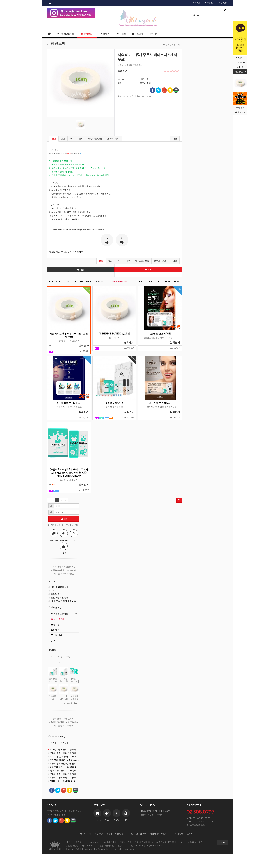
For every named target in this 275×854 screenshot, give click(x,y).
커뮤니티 (156, 33)
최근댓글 (64, 743)
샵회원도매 (88, 33)
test (53, 590)
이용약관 (98, 833)
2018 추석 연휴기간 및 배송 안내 (65, 601)
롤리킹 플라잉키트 (114, 403)
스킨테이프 (146, 96)
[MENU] (50, 2)
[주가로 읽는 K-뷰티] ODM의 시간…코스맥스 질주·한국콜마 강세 (64, 756)
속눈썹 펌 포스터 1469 (160, 333)
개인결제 (138, 33)
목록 (149, 269)
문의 (81, 138)
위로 (174, 260)
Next (244, 38)
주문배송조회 (240, 62)
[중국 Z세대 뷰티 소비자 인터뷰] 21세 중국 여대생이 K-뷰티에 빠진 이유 (64, 770)
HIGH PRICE (54, 281)
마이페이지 (240, 58)
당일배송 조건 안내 (59, 597)
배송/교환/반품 (95, 138)
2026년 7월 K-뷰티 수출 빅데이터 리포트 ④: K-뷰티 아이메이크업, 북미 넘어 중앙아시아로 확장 (64, 749)
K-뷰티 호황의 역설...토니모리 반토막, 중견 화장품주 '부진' (64, 777)
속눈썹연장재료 (66, 33)
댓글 (63, 138)
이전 (175, 138)
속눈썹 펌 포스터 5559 (160, 403)
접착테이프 (135, 96)
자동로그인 (55, 524)
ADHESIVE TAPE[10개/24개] (114, 333)
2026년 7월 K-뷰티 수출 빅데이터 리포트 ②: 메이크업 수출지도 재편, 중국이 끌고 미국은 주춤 (64, 774)
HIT (140, 281)
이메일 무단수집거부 (136, 833)
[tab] (64, 613)
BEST (167, 281)
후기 (72, 138)
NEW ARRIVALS (120, 281)
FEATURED (85, 281)
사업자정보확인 (195, 842)
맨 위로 (241, 107)
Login (63, 518)
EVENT (177, 281)
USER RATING (101, 281)
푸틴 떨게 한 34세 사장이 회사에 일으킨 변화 (64, 760)
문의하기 (191, 833)
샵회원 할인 (56, 594)
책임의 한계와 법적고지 (160, 833)
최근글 (53, 743)
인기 (52, 662)
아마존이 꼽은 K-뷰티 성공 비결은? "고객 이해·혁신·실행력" (64, 767)
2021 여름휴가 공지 (60, 587)
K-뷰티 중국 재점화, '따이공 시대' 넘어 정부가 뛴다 (64, 763)
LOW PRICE (70, 281)
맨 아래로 (241, 112)
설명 (54, 138)
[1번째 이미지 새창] (80, 124)
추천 (60, 656)
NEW (158, 281)
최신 (68, 656)
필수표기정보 (113, 138)
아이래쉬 (124, 96)
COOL (149, 281)
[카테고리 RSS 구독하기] (179, 500)
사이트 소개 (85, 833)
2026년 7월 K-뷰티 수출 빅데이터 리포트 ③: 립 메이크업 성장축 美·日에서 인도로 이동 (64, 753)
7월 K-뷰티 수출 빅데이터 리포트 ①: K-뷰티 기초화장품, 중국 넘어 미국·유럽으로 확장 (64, 781)
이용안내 (179, 833)
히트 (52, 656)
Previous (235, 38)
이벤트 (122, 33)
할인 (60, 662)
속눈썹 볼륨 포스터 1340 (68, 403)
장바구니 (240, 67)
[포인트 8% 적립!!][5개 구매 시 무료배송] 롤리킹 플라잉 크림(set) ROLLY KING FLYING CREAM (69, 472)
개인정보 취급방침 (114, 833)
